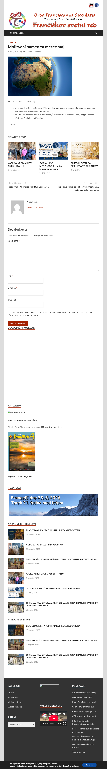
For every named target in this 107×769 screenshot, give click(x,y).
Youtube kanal (78, 752)
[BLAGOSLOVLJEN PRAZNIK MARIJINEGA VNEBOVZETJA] (16, 530)
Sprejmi (89, 765)
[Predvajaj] (43, 723)
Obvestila (12, 42)
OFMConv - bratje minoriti (84, 716)
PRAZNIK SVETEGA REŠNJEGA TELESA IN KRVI (84, 164)
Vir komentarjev (15, 702)
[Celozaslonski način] (64, 723)
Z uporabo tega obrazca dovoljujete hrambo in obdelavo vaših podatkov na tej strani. (51, 314)
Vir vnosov (13, 697)
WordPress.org (15, 706)
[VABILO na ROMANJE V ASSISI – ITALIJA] (22, 151)
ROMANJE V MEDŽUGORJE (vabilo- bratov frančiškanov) (51, 166)
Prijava (11, 692)
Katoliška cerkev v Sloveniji (84, 692)
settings (75, 766)
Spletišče (13, 300)
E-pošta (12, 288)
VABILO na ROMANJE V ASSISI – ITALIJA (20, 164)
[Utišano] (61, 723)
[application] (53, 718)
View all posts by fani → (37, 207)
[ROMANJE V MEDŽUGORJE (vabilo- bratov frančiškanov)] (53, 151)
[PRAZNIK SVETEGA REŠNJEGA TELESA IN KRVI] (85, 151)
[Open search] (97, 33)
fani (24, 52)
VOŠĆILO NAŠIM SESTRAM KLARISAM (44, 544)
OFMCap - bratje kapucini (84, 711)
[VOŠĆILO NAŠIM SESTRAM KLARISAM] (16, 545)
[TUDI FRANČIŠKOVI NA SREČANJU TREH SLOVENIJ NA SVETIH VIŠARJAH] (16, 559)
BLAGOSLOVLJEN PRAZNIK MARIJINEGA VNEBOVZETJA (53, 530)
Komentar (14, 241)
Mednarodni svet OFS (82, 697)
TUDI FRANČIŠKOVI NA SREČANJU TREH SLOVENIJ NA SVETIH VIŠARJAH (61, 559)
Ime (10, 276)
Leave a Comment (34, 52)
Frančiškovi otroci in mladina (85, 702)
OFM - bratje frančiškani (83, 706)
